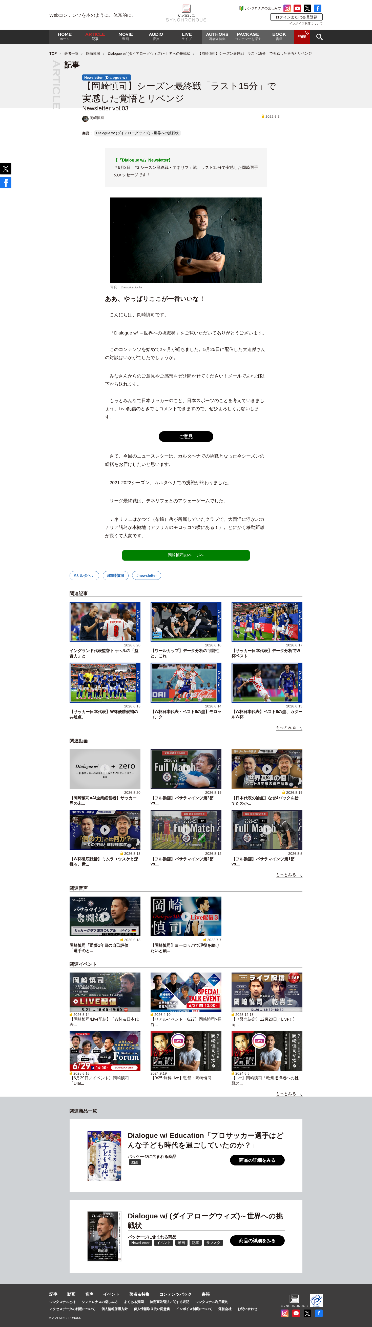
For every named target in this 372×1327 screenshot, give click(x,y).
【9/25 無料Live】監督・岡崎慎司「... (185, 1078)
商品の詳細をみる (257, 1160)
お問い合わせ (247, 1309)
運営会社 (225, 1309)
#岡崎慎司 (115, 575)
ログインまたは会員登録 (296, 17)
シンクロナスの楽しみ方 (263, 8)
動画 (71, 1294)
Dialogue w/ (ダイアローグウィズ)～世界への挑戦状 (149, 53)
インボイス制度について (306, 23)
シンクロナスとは (62, 1302)
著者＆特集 (139, 1294)
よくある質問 (134, 1302)
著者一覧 (71, 53)
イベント (111, 1294)
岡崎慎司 (93, 53)
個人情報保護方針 (114, 1309)
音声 (89, 1294)
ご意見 (186, 436)
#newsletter (146, 575)
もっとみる (286, 727)
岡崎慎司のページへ (186, 555)
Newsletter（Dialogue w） (106, 77)
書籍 (206, 1294)
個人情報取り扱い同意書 (152, 1309)
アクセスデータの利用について (72, 1309)
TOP (53, 53)
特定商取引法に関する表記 (169, 1302)
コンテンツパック (175, 1294)
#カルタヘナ (84, 575)
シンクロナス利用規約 (211, 1302)
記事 (53, 1294)
